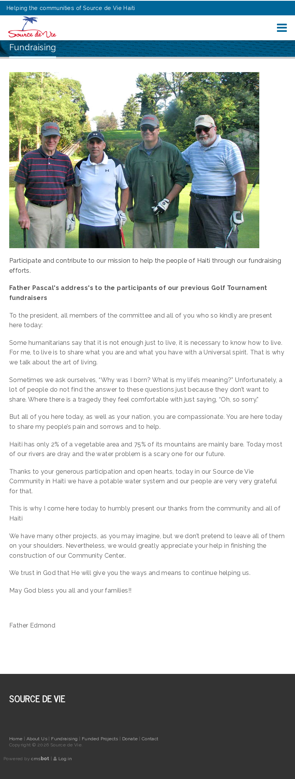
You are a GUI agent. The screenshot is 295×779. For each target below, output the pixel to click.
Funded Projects (100, 738)
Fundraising (65, 738)
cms (40, 758)
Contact (150, 738)
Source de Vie (37, 698)
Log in (65, 758)
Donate (130, 738)
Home (16, 738)
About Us (38, 738)
